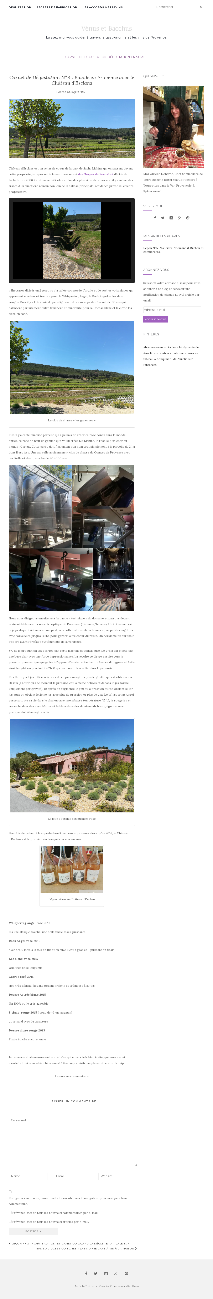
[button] (62, 267)
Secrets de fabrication (57, 7)
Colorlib (104, 1286)
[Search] (201, 7)
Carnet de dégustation (86, 57)
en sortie (139, 57)
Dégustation (20, 7)
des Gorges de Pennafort (95, 174)
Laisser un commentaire (72, 1076)
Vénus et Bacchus (106, 28)
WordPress (132, 1286)
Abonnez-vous (155, 319)
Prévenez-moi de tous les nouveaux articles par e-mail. (50, 1222)
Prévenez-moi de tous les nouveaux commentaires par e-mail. (55, 1213)
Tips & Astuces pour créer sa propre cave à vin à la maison (85, 1248)
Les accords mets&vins (103, 7)
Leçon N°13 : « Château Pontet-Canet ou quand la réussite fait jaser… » (70, 1243)
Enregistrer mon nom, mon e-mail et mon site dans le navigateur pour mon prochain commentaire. (68, 1201)
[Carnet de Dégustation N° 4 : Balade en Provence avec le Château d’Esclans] (72, 128)
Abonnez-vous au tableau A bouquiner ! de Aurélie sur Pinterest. (170, 359)
